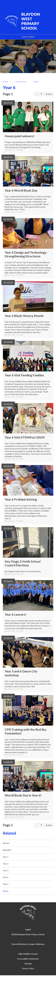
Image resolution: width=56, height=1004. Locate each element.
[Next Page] (41, 94)
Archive (49, 94)
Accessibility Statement (28, 958)
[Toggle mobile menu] (50, 4)
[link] (36, 94)
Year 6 (36, 82)
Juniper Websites (37, 944)
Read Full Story (14, 150)
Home (5, 82)
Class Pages (20, 82)
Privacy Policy (28, 968)
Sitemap (28, 963)
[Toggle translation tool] (35, 4)
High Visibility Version (28, 954)
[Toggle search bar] (42, 4)
